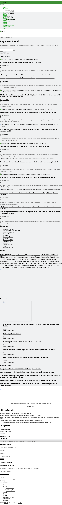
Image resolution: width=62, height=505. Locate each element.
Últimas (5, 243)
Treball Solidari (37, 267)
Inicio (4, 7)
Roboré (24, 265)
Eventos (5, 22)
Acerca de (5, 9)
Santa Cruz (17, 267)
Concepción (24, 257)
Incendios (11, 263)
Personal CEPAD (8, 240)
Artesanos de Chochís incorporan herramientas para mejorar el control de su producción (27, 177)
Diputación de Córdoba (34, 259)
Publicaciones (6, 27)
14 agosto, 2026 (4, 180)
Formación (43, 261)
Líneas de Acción (8, 237)
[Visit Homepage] (2, 4)
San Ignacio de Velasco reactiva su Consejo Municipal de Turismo (20, 62)
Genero (7, 263)
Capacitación (35, 255)
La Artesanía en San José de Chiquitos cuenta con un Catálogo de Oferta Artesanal (29, 350)
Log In (2, 477)
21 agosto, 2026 (4, 65)
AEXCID (9, 255)
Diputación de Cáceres (21, 259)
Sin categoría (7, 241)
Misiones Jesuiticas (21, 263)
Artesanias (21, 255)
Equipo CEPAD (10, 12)
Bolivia (28, 254)
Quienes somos (10, 10)
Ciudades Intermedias (8, 25)
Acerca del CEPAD (8, 229)
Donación (53, 259)
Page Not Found (8, 37)
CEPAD (44, 254)
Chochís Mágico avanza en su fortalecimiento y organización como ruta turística (25, 146)
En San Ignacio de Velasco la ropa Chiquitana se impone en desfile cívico (25, 357)
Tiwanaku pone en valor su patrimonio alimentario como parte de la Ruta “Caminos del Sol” (28, 112)
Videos (5, 246)
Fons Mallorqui (17, 261)
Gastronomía (50, 261)
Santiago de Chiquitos (25, 267)
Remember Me (6, 456)
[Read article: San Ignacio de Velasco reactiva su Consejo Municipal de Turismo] (31, 59)
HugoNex (20, 503)
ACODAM (3, 255)
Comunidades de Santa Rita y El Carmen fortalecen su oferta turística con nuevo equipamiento (29, 162)
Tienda (5, 18)
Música (9, 265)
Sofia (33, 267)
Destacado (6, 234)
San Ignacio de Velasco (44, 265)
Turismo (44, 267)
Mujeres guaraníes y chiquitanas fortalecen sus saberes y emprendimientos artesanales (27, 78)
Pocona (19, 265)
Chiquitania (53, 255)
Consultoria (32, 257)
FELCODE (10, 261)
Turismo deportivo (52, 267)
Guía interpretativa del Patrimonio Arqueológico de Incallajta (22, 342)
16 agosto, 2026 (4, 165)
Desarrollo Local (9, 259)
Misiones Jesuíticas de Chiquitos (42, 263)
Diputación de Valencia (45, 259)
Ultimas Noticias (8, 244)
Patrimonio (14, 265)
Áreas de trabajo (10, 13)
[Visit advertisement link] (14, 296)
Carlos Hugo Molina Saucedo (12, 334)
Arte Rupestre (15, 255)
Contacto (5, 28)
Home (1, 37)
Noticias (5, 20)
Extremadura (3, 261)
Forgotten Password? (6, 462)
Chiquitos (4, 257)
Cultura (37, 257)
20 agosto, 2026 (4, 81)
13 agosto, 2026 (4, 198)
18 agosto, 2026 (4, 115)
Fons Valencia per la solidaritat (30, 261)
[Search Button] (14, 50)
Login (4, 2)
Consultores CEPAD (8, 232)
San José (53, 265)
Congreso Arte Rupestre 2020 (11, 231)
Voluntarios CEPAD (8, 247)
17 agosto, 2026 (4, 134)
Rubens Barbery (32, 265)
